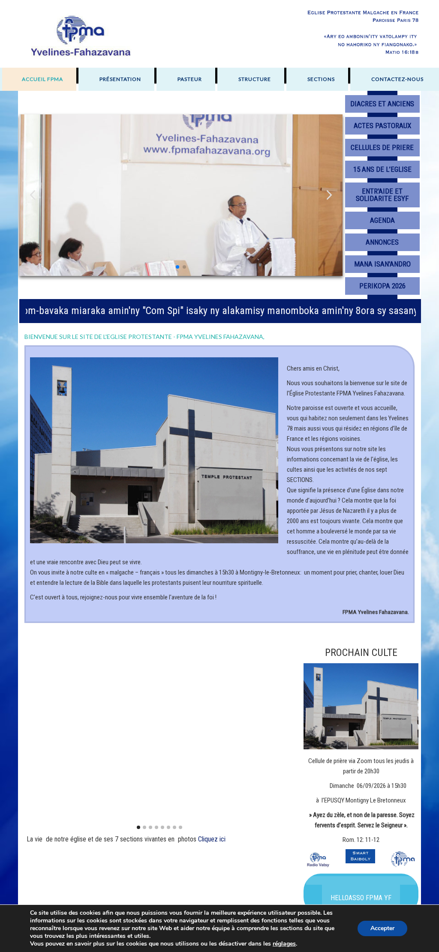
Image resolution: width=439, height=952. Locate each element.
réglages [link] (284, 944)
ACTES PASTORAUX (382, 125)
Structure (254, 79)
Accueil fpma (42, 79)
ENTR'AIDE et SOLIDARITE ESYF (382, 195)
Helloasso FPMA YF (361, 898)
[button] (329, 195)
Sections (321, 79)
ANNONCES (382, 242)
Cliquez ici (212, 839)
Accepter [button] (382, 928)
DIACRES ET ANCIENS (382, 103)
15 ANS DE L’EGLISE (382, 169)
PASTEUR (189, 79)
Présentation (120, 79)
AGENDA (382, 220)
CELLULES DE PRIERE (382, 147)
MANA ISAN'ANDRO (382, 264)
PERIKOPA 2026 (382, 285)
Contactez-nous (397, 79)
